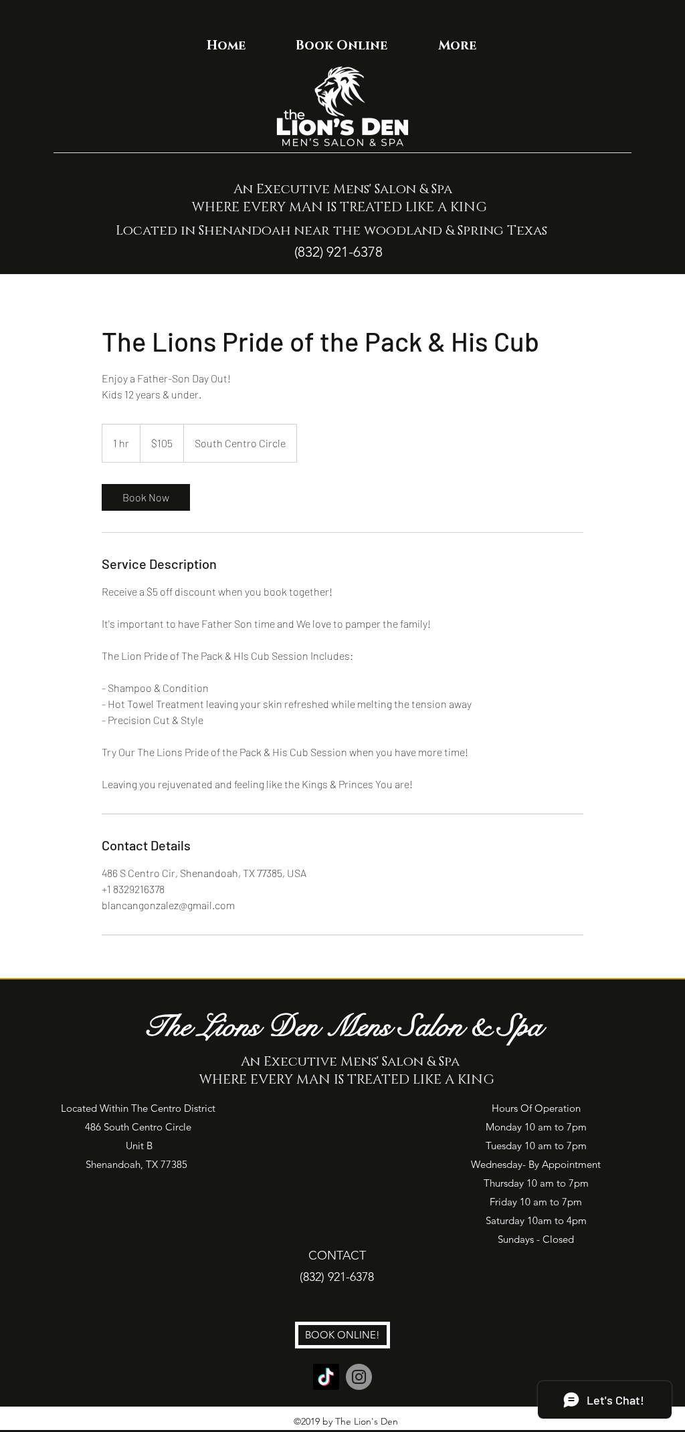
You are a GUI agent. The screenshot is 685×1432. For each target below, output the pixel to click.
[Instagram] (359, 1377)
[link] (146, 497)
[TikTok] (326, 1377)
